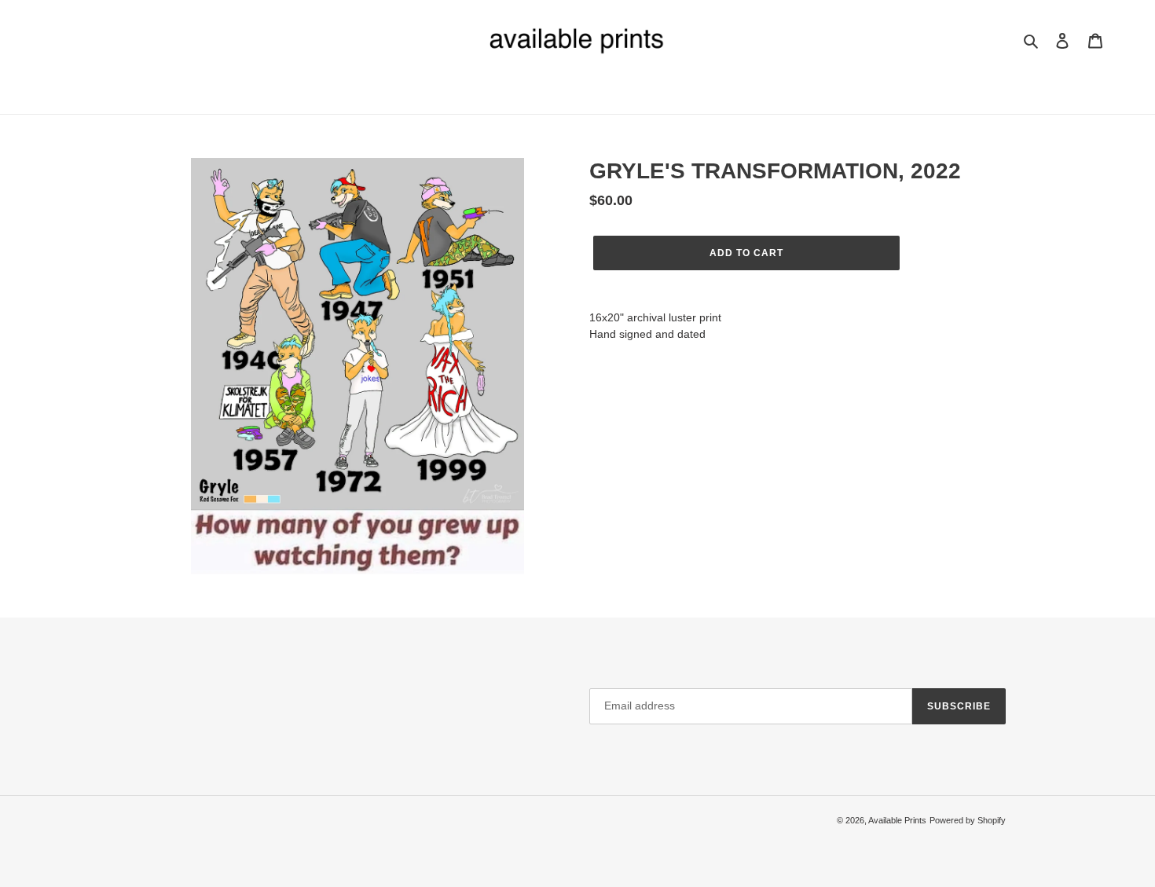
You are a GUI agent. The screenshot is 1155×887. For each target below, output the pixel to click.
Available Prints (897, 820)
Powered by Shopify (968, 820)
